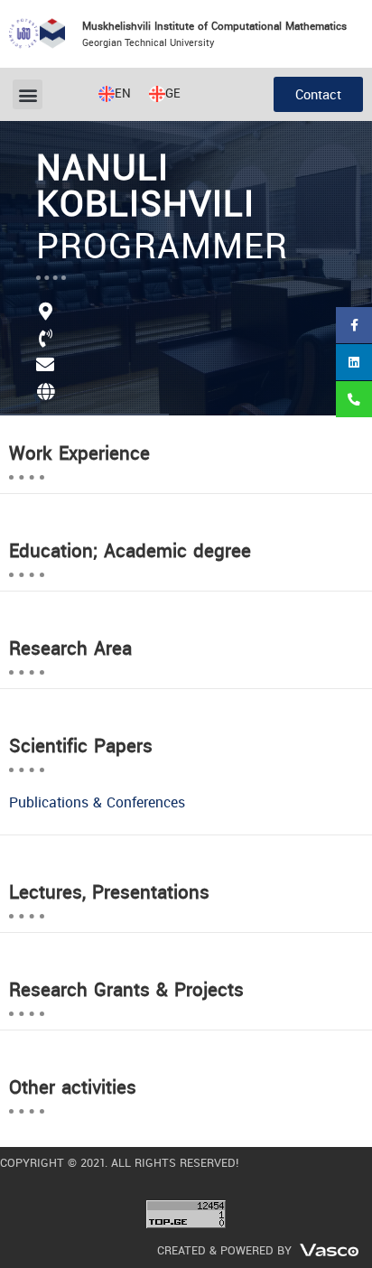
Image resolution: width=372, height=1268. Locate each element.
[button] (27, 94)
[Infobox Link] (186, 375)
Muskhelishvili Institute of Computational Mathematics (214, 26)
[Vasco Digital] (329, 1248)
